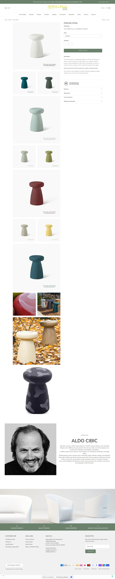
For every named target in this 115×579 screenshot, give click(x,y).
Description (67, 56)
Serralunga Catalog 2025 (12, 547)
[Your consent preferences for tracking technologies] (112, 576)
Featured (31, 14)
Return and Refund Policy (32, 547)
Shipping (73, 29)
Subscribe (90, 551)
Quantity (66, 40)
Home (6, 19)
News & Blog (22, 14)
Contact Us (8, 542)
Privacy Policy (29, 542)
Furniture (46, 14)
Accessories (62, 14)
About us (93, 14)
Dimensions (67, 93)
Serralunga (11, 569)
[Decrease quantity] (65, 44)
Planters (39, 14)
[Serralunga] (57, 8)
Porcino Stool (15, 19)
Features (66, 89)
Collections (71, 14)
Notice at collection (48, 577)
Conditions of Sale (10, 539)
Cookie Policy (28, 544)
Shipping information (69, 101)
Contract (86, 14)
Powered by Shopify (18, 569)
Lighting (54, 14)
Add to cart (83, 50)
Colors (79, 14)
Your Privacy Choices (62, 577)
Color (65, 33)
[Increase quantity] (71, 44)
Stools (10, 19)
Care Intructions (68, 97)
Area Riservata (9, 544)
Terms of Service (29, 539)
